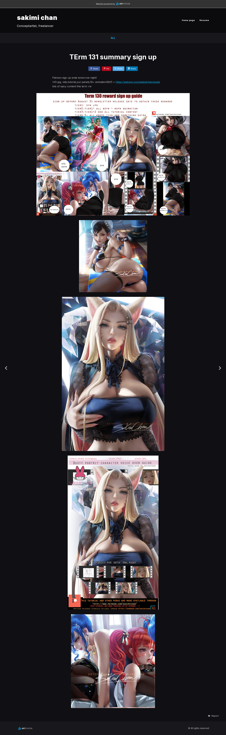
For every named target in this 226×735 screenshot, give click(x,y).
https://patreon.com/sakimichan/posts (138, 82)
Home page (188, 20)
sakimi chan (37, 17)
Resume (204, 20)
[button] (213, 716)
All (113, 37)
